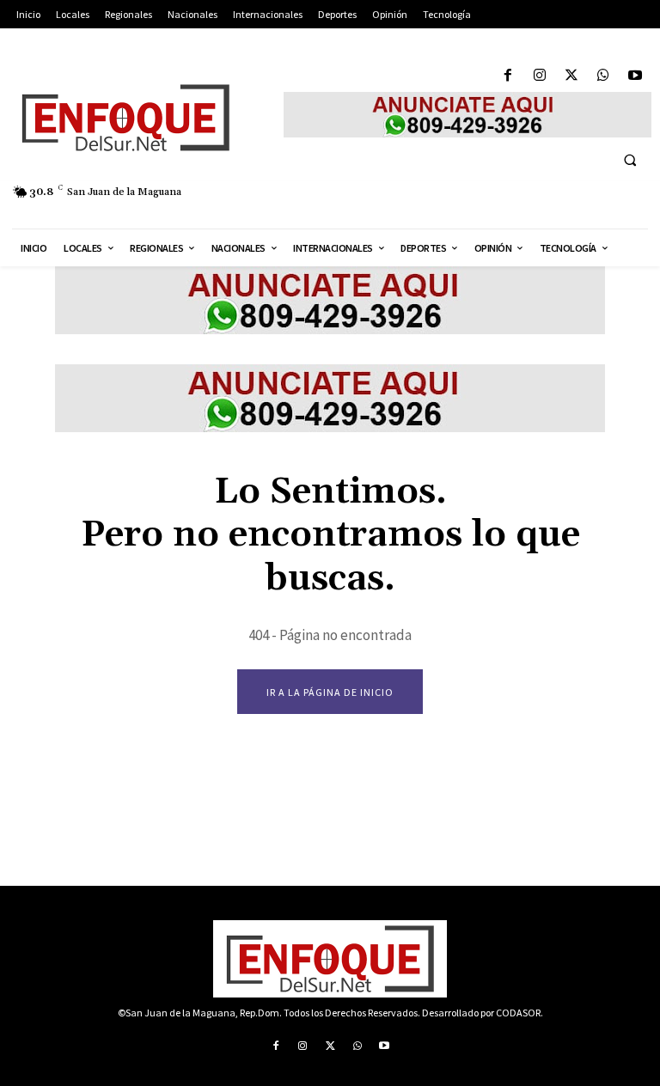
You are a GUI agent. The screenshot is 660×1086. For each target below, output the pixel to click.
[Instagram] (539, 76)
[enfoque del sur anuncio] (467, 114)
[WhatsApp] (603, 76)
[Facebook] (507, 76)
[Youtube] (635, 76)
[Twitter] (571, 76)
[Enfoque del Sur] (137, 117)
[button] (629, 159)
